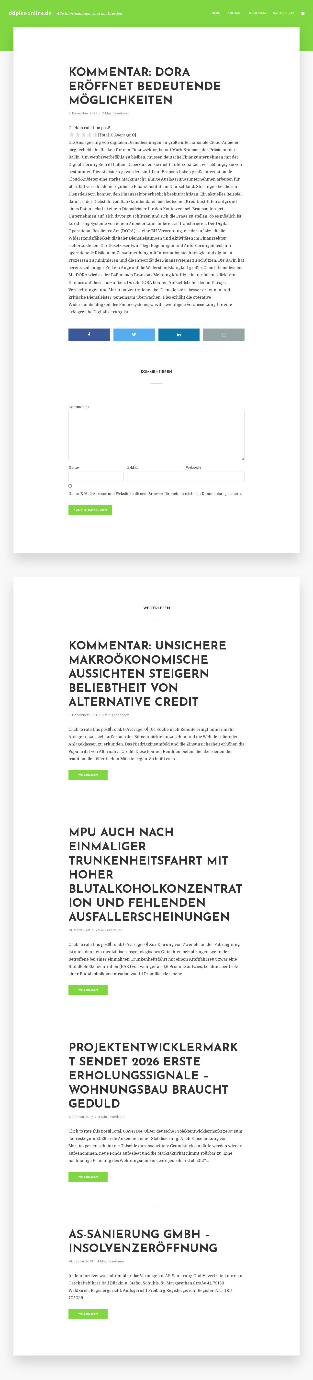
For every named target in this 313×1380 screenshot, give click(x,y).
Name (73, 467)
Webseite (193, 467)
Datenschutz (283, 13)
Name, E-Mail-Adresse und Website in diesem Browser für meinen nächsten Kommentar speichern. (155, 493)
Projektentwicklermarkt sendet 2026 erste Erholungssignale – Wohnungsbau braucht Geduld (153, 1076)
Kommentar (78, 407)
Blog (216, 13)
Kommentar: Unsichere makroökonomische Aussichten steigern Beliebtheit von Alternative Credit (147, 675)
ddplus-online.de (30, 13)
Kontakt (235, 13)
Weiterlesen (88, 775)
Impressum (257, 13)
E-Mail (132, 467)
